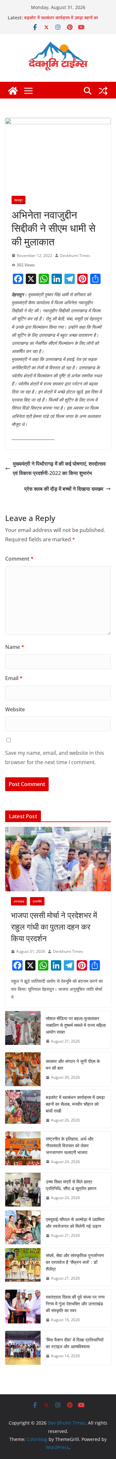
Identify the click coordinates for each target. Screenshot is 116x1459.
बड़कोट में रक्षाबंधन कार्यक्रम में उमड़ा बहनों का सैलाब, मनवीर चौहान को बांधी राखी (61, 20)
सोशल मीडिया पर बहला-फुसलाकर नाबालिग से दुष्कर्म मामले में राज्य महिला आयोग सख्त (76, 1025)
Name (14, 646)
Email (14, 678)
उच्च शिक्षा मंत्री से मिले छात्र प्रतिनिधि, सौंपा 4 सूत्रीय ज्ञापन (71, 1185)
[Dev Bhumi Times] (13, 91)
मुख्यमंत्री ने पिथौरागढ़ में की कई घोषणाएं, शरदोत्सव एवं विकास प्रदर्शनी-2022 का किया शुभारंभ (59, 468)
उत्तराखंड (19, 901)
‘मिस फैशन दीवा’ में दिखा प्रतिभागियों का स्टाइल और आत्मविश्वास (74, 1343)
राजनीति (37, 901)
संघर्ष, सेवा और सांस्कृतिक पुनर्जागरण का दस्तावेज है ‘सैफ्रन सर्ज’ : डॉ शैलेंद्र (75, 1262)
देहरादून (18, 200)
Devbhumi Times (75, 255)
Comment (19, 558)
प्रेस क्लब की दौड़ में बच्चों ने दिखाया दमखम (63, 488)
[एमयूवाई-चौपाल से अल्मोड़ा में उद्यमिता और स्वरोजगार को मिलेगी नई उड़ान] (23, 1227)
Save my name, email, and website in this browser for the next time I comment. (54, 757)
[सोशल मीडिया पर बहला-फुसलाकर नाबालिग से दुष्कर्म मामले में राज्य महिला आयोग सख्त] (23, 1030)
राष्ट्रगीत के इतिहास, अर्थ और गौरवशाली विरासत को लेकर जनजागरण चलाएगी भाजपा (69, 1145)
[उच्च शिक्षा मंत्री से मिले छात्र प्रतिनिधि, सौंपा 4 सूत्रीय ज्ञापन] (23, 1190)
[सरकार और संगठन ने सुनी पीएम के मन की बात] (23, 1069)
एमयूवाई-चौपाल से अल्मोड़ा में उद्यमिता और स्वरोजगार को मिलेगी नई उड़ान (75, 1222)
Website (15, 709)
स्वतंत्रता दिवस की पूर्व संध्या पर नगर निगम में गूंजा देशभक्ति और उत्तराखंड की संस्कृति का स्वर (75, 1303)
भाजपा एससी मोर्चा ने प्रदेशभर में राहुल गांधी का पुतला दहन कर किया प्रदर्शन (54, 926)
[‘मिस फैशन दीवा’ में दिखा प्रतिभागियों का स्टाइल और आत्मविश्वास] (23, 1348)
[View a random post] (103, 91)
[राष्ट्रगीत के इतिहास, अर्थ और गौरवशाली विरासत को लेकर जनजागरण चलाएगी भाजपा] (23, 1150)
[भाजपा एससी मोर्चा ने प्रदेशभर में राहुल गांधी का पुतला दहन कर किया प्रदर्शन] (58, 859)
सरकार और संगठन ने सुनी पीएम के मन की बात (73, 1064)
